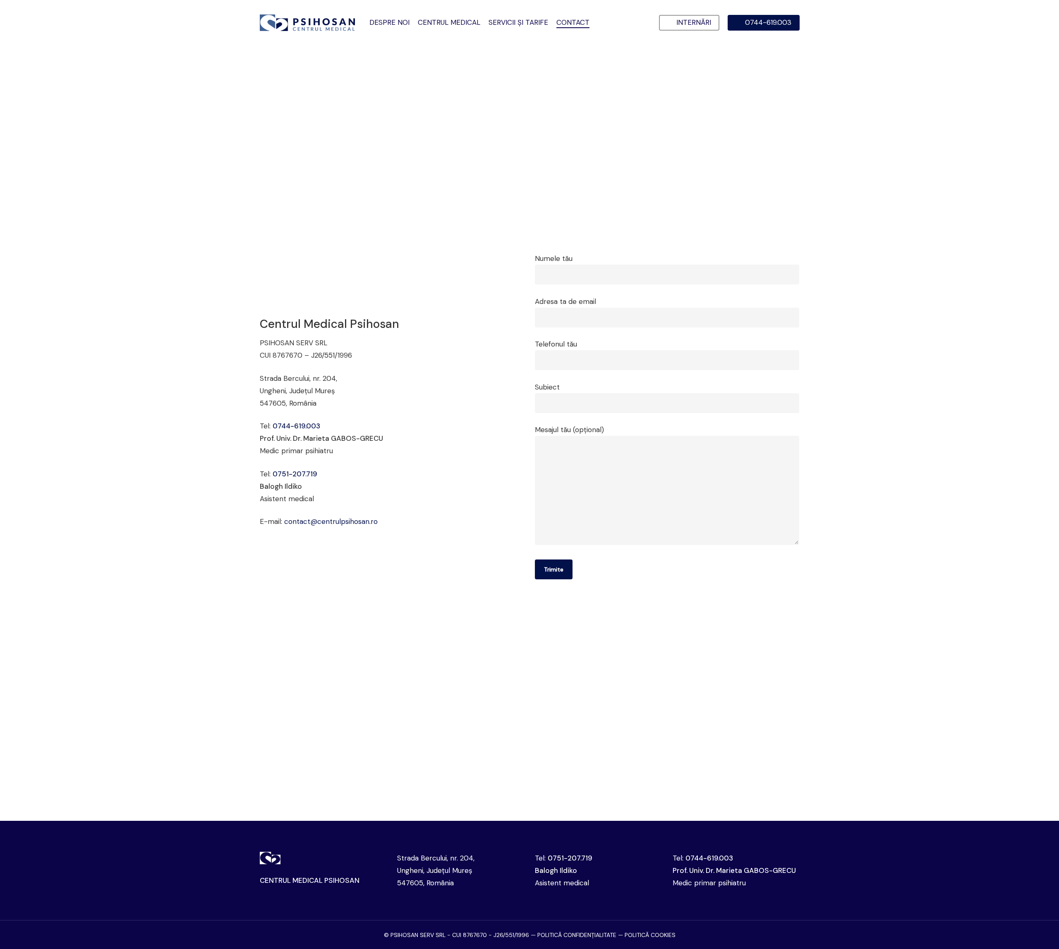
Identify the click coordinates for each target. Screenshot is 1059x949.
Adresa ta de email (565, 301)
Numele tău (554, 258)
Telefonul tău (556, 344)
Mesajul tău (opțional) (569, 429)
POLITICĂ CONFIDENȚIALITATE (576, 935)
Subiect (547, 387)
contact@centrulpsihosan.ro (331, 521)
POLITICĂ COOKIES (650, 935)
